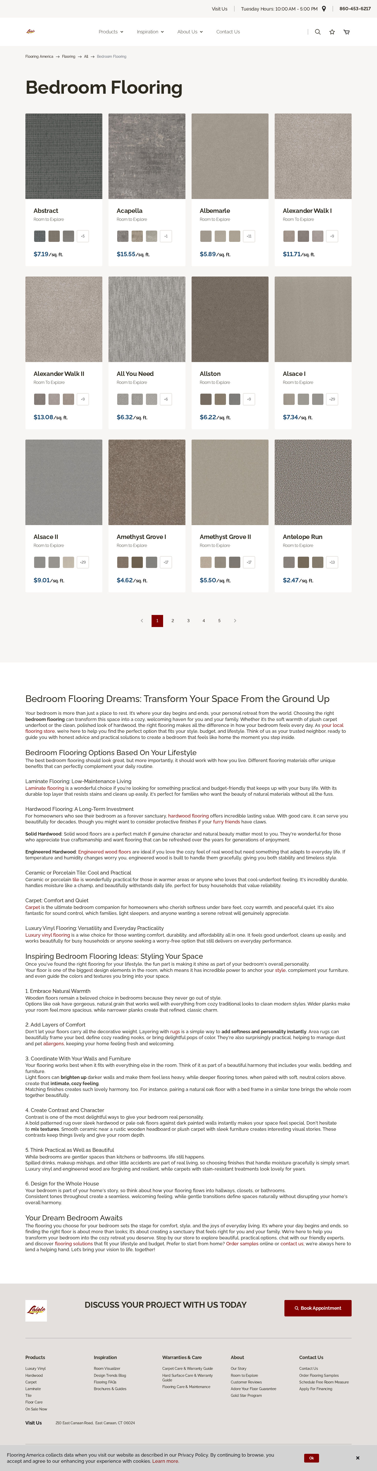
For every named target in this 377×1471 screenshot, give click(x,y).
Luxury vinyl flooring (47, 935)
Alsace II (46, 536)
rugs (175, 1031)
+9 (332, 236)
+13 (332, 562)
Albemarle (215, 210)
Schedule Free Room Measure (324, 1382)
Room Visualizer (107, 1368)
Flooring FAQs (105, 1382)
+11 (249, 236)
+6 (166, 399)
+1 (165, 236)
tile (76, 879)
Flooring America (39, 56)
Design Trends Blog (110, 1375)
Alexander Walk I (307, 210)
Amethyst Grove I (141, 536)
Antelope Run (303, 536)
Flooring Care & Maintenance (186, 1387)
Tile (28, 1395)
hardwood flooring (188, 816)
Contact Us (228, 31)
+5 (83, 236)
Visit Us (220, 9)
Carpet (32, 907)
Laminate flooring (44, 788)
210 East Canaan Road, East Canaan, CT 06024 (95, 1423)
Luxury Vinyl (35, 1368)
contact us (292, 1243)
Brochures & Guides (110, 1389)
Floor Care (34, 1402)
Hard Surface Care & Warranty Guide (187, 1377)
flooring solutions (74, 1243)
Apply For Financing (315, 1389)
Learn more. (165, 1461)
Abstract (46, 210)
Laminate (33, 1389)
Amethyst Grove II (225, 536)
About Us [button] (187, 31)
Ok (311, 1458)
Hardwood (34, 1375)
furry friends (226, 821)
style (280, 970)
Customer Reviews (246, 1382)
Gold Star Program (246, 1395)
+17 (166, 562)
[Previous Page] (142, 621)
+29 (332, 399)
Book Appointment (321, 1308)
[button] (318, 32)
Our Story (238, 1368)
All (86, 56)
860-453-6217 (355, 8)
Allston (210, 373)
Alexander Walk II (59, 373)
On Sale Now (36, 1409)
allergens (53, 1043)
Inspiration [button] (147, 31)
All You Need (135, 373)
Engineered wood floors (104, 852)
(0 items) (346, 32)
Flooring (68, 56)
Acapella (130, 210)
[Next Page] (235, 621)
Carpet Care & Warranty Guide (187, 1368)
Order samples (242, 1243)
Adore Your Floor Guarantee (253, 1389)
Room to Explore (244, 1375)
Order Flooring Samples (319, 1375)
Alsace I (294, 373)
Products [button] (108, 31)
